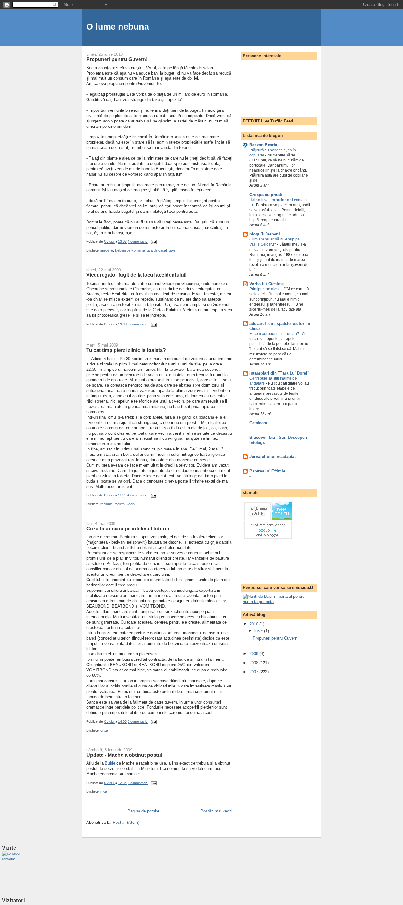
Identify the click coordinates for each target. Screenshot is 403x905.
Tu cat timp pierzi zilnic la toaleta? (126, 350)
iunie (259, 631)
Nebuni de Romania (130, 250)
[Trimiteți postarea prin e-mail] (153, 242)
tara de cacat (157, 250)
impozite (106, 250)
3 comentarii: (138, 722)
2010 (254, 624)
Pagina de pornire (143, 811)
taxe (172, 250)
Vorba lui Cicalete (266, 283)
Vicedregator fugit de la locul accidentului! (136, 275)
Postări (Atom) (126, 822)
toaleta (120, 504)
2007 (254, 672)
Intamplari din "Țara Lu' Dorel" (279, 373)
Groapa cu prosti (265, 194)
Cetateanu (259, 423)
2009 (254, 653)
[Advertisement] (268, 562)
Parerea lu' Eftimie (267, 471)
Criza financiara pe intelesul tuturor (128, 528)
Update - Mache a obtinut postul (124, 755)
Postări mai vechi (216, 811)
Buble (110, 763)
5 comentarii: (138, 324)
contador (8, 859)
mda (103, 791)
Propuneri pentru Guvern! (117, 59)
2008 (254, 662)
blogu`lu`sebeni (264, 234)
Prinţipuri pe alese (265, 289)
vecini (131, 504)
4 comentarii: (138, 242)
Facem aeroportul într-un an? (274, 333)
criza (104, 730)
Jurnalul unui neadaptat (272, 456)
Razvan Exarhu (264, 145)
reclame (106, 504)
